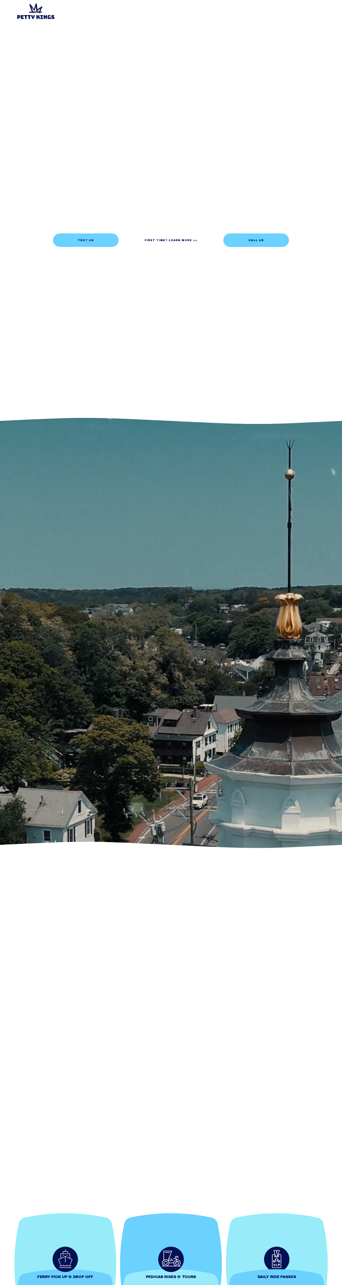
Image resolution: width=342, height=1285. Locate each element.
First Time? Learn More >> (171, 240)
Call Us (256, 240)
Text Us (86, 240)
